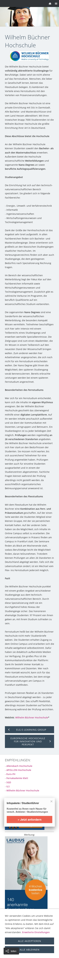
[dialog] (29, 814)
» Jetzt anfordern (29, 819)
